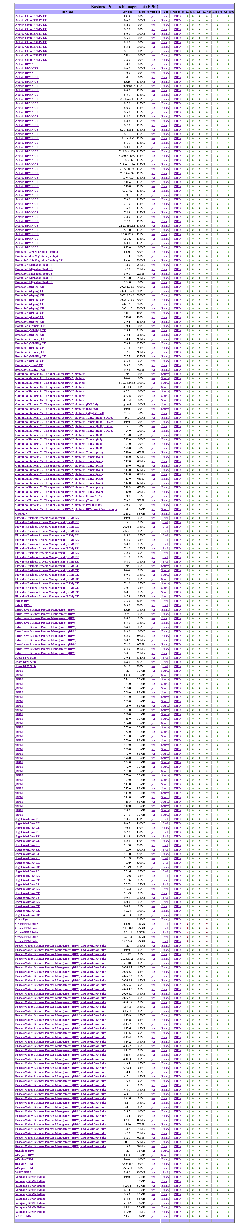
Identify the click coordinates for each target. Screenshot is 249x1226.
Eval (165, 517)
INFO (177, 16)
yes (153, 16)
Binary (165, 16)
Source (165, 373)
